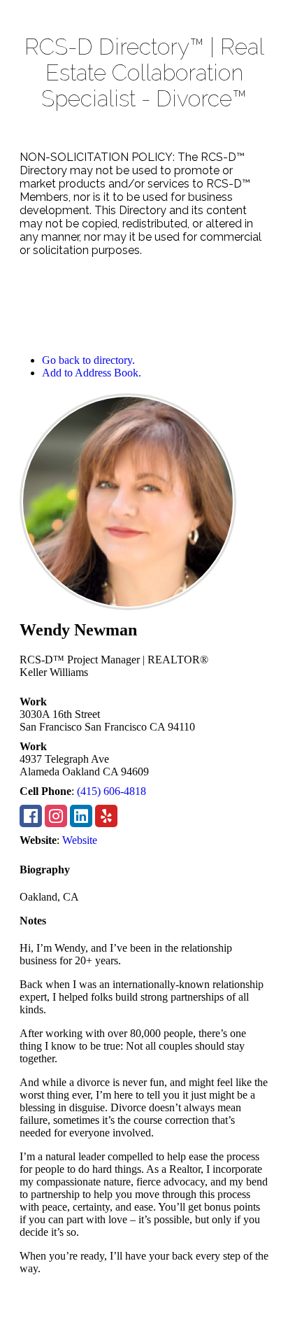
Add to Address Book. (91, 373)
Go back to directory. (88, 360)
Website (79, 840)
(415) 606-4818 (111, 791)
